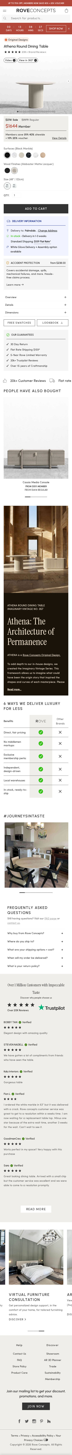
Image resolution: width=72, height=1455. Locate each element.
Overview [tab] (10, 297)
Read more (36, 1209)
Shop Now (56, 28)
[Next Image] (68, 81)
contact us (13, 923)
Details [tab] (9, 305)
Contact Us (19, 1353)
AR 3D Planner (52, 1360)
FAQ (19, 1360)
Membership (52, 1379)
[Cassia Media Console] (36, 438)
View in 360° (26, 60)
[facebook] (19, 1421)
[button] (22, 892)
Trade (52, 1366)
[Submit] (4, 18)
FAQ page (50, 918)
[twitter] (27, 1421)
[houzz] (49, 1421)
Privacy (25, 1435)
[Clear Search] (68, 18)
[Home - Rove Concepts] (36, 11)
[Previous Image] (3, 81)
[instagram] (34, 1421)
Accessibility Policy (42, 1435)
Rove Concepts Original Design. (42, 655)
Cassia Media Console (36, 482)
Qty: (7, 195)
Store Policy (19, 1366)
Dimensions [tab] (11, 312)
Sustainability (53, 1372)
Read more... (14, 689)
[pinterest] (41, 1421)
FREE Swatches (19, 322)
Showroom (52, 1353)
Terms (14, 1435)
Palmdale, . (41, 230)
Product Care (19, 1372)
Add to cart (36, 208)
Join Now (36, 1406)
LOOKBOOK (51, 322)
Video (8, 60)
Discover (16, 1314)
